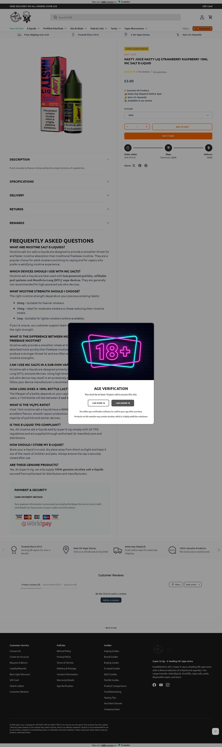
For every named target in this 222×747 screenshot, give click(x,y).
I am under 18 (123, 403)
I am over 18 (98, 403)
